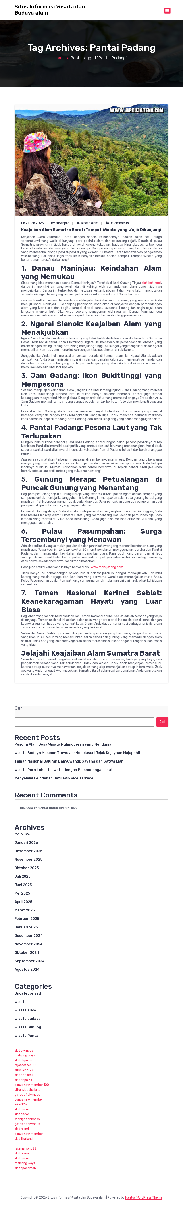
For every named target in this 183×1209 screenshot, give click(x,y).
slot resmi (22, 1129)
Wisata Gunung (28, 1027)
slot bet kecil (151, 283)
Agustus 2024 (27, 969)
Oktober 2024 (27, 952)
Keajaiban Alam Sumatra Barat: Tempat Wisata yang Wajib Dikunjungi (91, 229)
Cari (19, 708)
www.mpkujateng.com (107, 567)
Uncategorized (28, 993)
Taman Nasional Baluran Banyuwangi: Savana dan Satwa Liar (69, 761)
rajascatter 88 (25, 1065)
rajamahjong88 (25, 1148)
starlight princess (27, 1119)
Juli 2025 (23, 876)
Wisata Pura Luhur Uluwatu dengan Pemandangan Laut (64, 770)
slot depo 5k (23, 1060)
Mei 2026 (22, 834)
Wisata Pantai (27, 1036)
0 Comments (119, 223)
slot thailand (24, 1139)
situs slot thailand (27, 1090)
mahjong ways (25, 1055)
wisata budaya (28, 1019)
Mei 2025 (22, 893)
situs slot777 (24, 1070)
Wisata (21, 1002)
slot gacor (22, 1109)
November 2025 (28, 859)
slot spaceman (25, 1168)
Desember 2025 (28, 851)
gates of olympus (27, 1095)
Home (59, 57)
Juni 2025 (23, 885)
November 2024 (29, 944)
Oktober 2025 (27, 868)
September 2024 (30, 961)
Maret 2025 (25, 910)
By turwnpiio (60, 223)
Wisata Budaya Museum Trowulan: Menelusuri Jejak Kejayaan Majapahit (78, 753)
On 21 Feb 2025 (32, 223)
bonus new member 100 (32, 1085)
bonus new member (29, 1099)
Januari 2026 (26, 842)
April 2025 (23, 902)
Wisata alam (89, 223)
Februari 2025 (27, 919)
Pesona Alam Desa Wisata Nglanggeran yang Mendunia (63, 744)
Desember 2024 (29, 936)
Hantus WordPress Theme (143, 1197)
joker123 (21, 1104)
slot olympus (24, 1050)
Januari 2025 (26, 927)
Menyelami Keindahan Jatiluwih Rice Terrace (54, 778)
